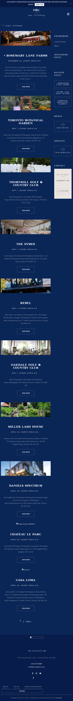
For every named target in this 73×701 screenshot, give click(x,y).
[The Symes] (26, 234)
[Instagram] (36, 673)
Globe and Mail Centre (63, 92)
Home (8, 26)
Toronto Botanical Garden (25, 122)
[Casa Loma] (26, 570)
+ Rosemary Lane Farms (25, 55)
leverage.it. (59, 698)
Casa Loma (26, 580)
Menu (56, 46)
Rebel (25, 303)
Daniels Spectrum (25, 485)
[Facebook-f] (32, 673)
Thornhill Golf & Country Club (25, 184)
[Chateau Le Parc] (25, 524)
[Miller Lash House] (26, 416)
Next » (28, 622)
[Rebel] (26, 292)
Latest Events (60, 41)
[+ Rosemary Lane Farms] (26, 45)
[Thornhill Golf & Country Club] (26, 172)
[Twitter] (40, 673)
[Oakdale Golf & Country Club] (26, 354)
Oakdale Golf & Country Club (25, 366)
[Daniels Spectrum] (26, 475)
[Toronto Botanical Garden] (26, 110)
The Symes (25, 244)
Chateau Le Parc (25, 534)
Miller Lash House (25, 426)
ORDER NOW (39, 4)
